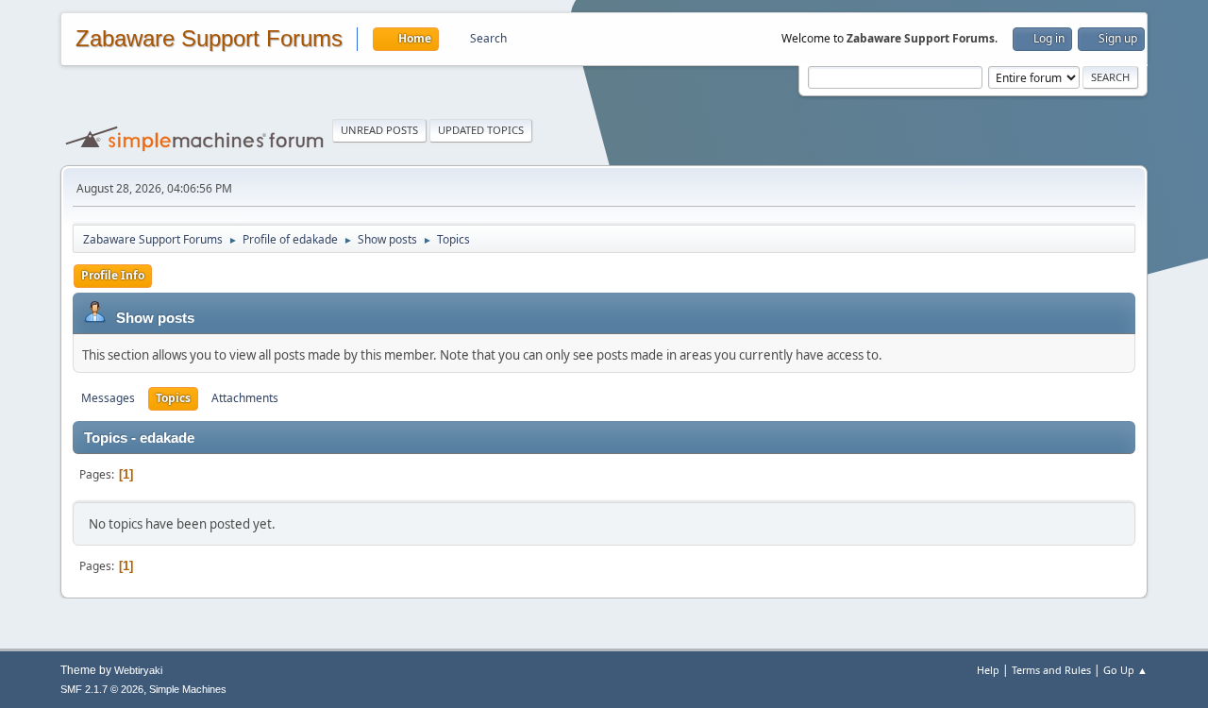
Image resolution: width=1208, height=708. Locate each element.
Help (988, 670)
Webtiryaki (138, 670)
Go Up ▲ (1125, 670)
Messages (108, 398)
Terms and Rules (1051, 670)
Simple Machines (187, 689)
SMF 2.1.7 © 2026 (101, 689)
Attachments (244, 398)
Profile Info (112, 275)
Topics (173, 398)
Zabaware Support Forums (209, 38)
